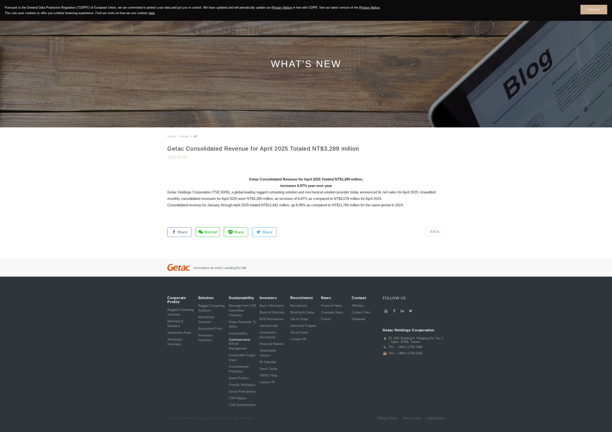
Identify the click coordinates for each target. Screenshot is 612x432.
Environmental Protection (239, 369)
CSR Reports (238, 398)
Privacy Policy (388, 418)
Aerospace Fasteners (174, 342)
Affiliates (358, 305)
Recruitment (298, 305)
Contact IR (267, 382)
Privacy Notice (282, 7)
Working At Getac (302, 312)
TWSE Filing (268, 375)
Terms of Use (412, 418)
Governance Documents (268, 335)
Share (183, 232)
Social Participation (242, 391)
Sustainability (238, 333)
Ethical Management (238, 346)
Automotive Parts (179, 332)
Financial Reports (272, 344)
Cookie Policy (435, 418)
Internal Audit (269, 326)
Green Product (239, 378)
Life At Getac (299, 319)
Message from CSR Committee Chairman (242, 310)
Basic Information (272, 305)
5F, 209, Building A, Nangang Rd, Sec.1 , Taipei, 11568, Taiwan (415, 340)
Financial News (331, 305)
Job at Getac (299, 332)
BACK (435, 232)
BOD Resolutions (272, 319)
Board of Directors (272, 312)
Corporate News (332, 312)
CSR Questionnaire (242, 405)
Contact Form (361, 312)
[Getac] (178, 267)
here (152, 13)
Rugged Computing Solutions (180, 312)
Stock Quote (268, 369)
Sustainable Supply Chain (242, 357)
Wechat (210, 232)
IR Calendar (268, 362)
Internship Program (303, 326)
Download (358, 319)
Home (171, 136)
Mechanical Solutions (175, 323)
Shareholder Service (268, 353)
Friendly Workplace (242, 385)
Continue (594, 9)
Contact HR (298, 339)
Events (326, 319)
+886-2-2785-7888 (409, 347)
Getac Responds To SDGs (242, 324)
